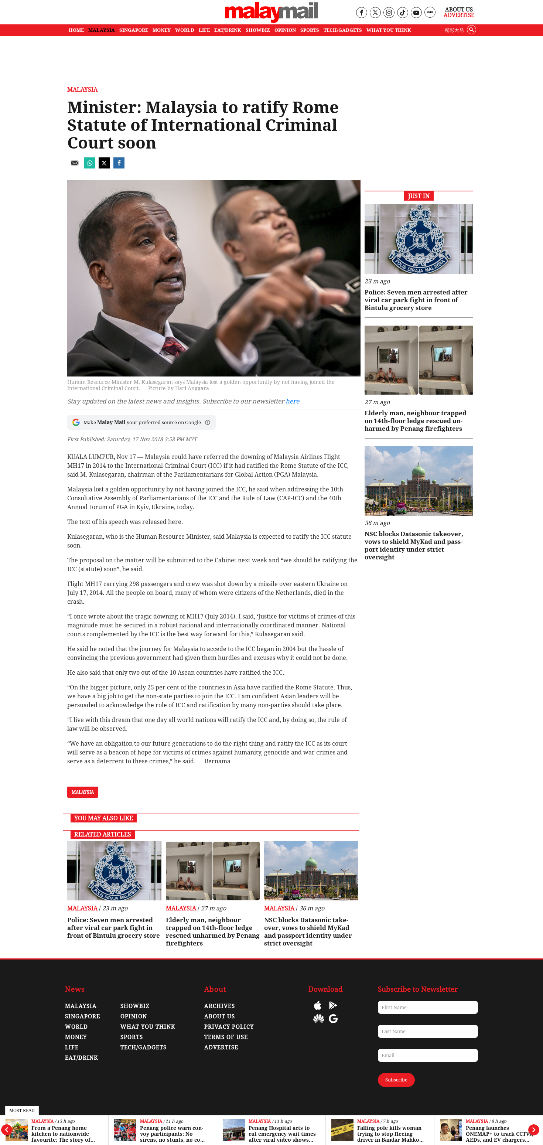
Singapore (82, 1016)
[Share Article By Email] (74, 166)
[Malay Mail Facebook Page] (361, 13)
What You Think (388, 30)
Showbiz (135, 1006)
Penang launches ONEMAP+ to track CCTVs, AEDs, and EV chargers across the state (499, 1134)
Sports (131, 1037)
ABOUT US (219, 1016)
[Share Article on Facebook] (118, 166)
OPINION (285, 30)
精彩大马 (454, 30)
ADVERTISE (221, 1047)
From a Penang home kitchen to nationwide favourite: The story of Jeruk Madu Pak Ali (60, 1134)
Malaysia (42, 1121)
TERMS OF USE (226, 1037)
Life (72, 1047)
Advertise (459, 15)
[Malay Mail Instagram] (389, 13)
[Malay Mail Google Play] (333, 1010)
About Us (459, 9)
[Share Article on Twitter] (104, 166)
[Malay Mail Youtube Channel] (416, 13)
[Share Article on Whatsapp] (89, 166)
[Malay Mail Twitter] (375, 13)
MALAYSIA (101, 30)
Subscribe (396, 1080)
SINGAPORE (133, 30)
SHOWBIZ (258, 30)
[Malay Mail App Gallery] (318, 1024)
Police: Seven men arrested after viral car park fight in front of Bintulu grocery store (113, 927)
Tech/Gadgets (143, 1047)
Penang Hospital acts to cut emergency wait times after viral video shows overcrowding (282, 1134)
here (292, 401)
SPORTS (309, 30)
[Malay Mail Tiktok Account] (402, 13)
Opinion (133, 1016)
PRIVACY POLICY (229, 1026)
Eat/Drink (81, 1057)
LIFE (204, 30)
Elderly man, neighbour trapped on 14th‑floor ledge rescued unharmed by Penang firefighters (213, 931)
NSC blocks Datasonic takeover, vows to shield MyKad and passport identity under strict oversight (308, 931)
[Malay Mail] (271, 20)
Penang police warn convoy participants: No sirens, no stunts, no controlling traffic (172, 1134)
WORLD (184, 30)
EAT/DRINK (227, 30)
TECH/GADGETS (343, 30)
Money (76, 1037)
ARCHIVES (219, 1006)
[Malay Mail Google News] (333, 1024)
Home (76, 30)
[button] (208, 422)
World (76, 1026)
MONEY (162, 30)
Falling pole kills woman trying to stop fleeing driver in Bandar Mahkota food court (390, 1134)
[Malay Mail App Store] (317, 1010)
